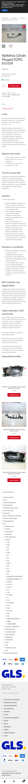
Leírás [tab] (3, 104)
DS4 (8, 616)
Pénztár (6, 720)
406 (8, 566)
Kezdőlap (6, 18)
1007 (8, 542)
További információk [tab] (7, 109)
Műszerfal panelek (10, 629)
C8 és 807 (9, 610)
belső (5, 500)
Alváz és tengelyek (8, 497)
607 (8, 574)
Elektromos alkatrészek (10, 502)
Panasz (6, 714)
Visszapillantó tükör (10, 647)
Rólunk (6, 723)
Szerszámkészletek (8, 521)
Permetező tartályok (10, 632)
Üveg (6, 645)
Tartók (7, 642)
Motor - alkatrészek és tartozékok (12, 515)
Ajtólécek (7, 529)
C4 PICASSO (10, 603)
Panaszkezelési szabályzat (11, 717)
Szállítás (6, 729)
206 (8, 547)
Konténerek (7, 513)
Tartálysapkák (9, 639)
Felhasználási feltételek (10, 705)
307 (8, 558)
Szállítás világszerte (9, 732)
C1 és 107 (9, 584)
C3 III (8, 592)
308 (8, 560)
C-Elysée (9, 581)
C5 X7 (8, 608)
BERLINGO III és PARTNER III (14, 576)
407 (9, 94)
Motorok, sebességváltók (10, 518)
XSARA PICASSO (11, 624)
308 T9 (9, 563)
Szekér (6, 736)
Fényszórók (8, 534)
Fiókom (4, 781)
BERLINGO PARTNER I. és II (14, 579)
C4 (19, 18)
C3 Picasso (10, 595)
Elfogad (4, 10)
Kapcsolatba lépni (9, 708)
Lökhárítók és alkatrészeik (12, 626)
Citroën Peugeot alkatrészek (11, 699)
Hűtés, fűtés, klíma (8, 510)
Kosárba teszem (14, 86)
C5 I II (8, 605)
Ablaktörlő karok (9, 526)
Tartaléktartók (9, 637)
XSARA (9, 621)
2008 (8, 544)
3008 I (8, 552)
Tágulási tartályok (10, 634)
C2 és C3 (9, 587)
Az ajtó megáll (9, 531)
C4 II (8, 600)
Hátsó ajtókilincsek (10, 537)
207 (8, 550)
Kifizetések (7, 711)
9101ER (8, 96)
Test (10, 18)
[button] (24, 26)
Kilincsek (15, 18)
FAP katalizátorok (8, 505)
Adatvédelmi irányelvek (10, 702)
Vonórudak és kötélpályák (10, 653)
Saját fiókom (7, 726)
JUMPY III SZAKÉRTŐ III (13, 618)
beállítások (5, 4)
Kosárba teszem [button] (14, 395)
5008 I (8, 571)
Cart (22, 780)
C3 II (8, 589)
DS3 (8, 613)
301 (8, 555)
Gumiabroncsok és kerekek (11, 508)
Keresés (14, 781)
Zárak (6, 650)
